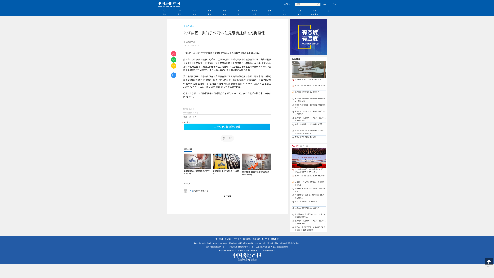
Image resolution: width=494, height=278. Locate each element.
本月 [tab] (308, 146)
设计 (299, 14)
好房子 (254, 11)
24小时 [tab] (295, 146)
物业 (239, 14)
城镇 (314, 11)
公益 (284, 14)
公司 (209, 11)
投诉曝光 (314, 14)
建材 (329, 11)
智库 (239, 11)
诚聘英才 (256, 239)
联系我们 (228, 239)
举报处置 (275, 239)
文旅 (299, 11)
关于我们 (219, 239)
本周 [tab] (302, 146)
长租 (224, 14)
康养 (269, 11)
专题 (209, 14)
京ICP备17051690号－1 (215, 247)
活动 (269, 14)
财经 (179, 11)
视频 (194, 14)
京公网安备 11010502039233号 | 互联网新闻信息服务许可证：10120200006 (258, 247)
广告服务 (237, 239)
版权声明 (265, 239)
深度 (194, 11)
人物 (224, 11)
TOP (489, 267)
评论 (254, 14)
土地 (179, 14)
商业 (284, 11)
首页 (164, 11)
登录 (334, 4)
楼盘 (164, 14)
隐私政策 (247, 239)
